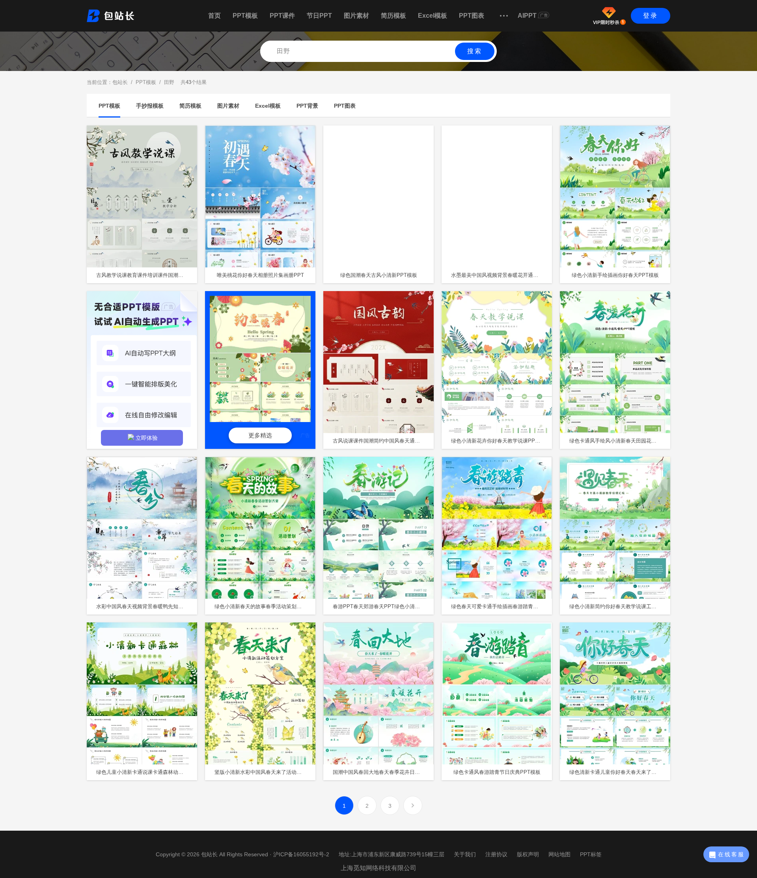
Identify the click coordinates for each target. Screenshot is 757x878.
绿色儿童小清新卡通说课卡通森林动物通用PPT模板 (146, 772)
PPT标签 (591, 854)
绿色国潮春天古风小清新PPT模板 (378, 275)
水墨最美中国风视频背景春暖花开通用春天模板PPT (501, 275)
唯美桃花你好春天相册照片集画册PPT (260, 275)
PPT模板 (245, 15)
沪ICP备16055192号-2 (301, 854)
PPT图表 (471, 15)
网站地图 (559, 854)
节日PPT (319, 15)
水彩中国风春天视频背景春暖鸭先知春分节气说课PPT (146, 606)
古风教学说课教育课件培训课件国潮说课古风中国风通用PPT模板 (146, 275)
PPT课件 (282, 15)
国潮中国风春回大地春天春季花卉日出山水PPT (383, 772)
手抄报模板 (150, 106)
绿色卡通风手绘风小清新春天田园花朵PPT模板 (619, 441)
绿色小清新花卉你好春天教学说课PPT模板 (499, 441)
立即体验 (147, 438)
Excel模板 (432, 15)
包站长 (120, 82)
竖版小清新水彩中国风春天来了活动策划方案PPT (264, 772)
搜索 (474, 51)
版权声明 (528, 854)
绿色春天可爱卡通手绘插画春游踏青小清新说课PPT (501, 606)
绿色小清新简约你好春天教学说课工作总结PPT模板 (619, 606)
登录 (650, 15)
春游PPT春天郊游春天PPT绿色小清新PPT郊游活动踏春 (383, 606)
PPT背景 (307, 106)
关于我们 (465, 854)
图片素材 (356, 15)
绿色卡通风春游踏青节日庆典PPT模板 (497, 772)
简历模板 (393, 15)
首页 (214, 15)
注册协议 (496, 854)
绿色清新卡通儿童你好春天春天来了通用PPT (619, 772)
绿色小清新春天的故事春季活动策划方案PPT (264, 606)
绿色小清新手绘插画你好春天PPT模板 (615, 275)
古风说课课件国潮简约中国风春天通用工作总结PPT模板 (383, 441)
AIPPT (527, 15)
